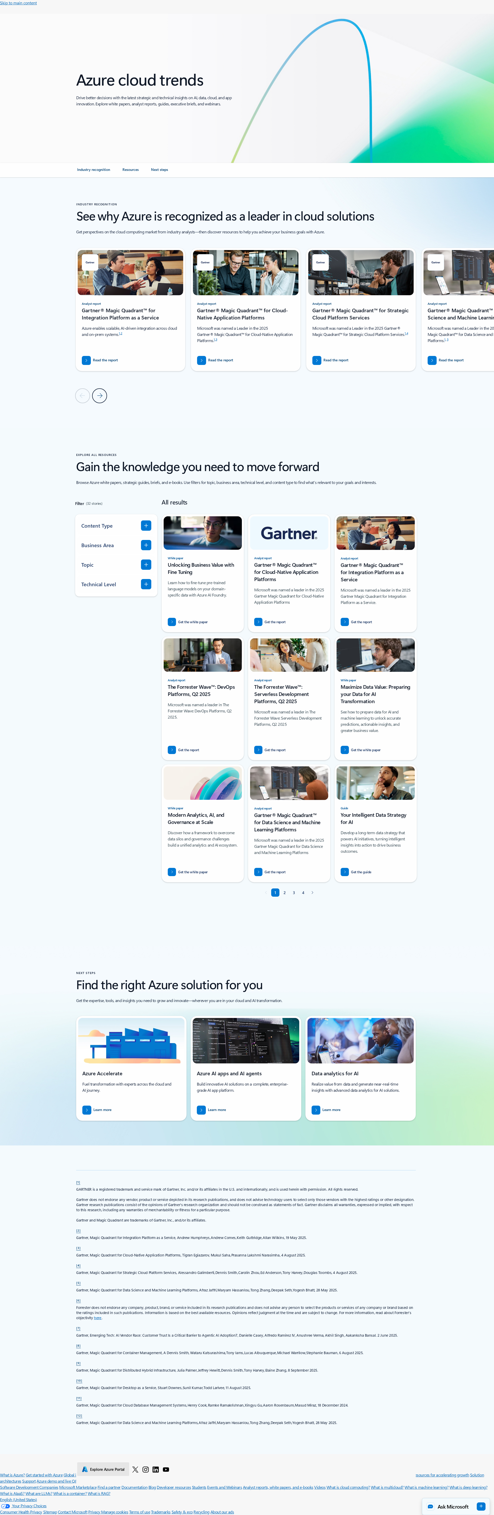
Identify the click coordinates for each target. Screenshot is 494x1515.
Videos (319, 1487)
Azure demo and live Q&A (58, 1481)
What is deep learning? (468, 1487)
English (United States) (18, 1499)
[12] (79, 1415)
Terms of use (139, 1511)
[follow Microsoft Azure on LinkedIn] (156, 1469)
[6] (78, 1300)
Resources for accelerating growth (440, 1474)
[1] (78, 1182)
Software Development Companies (29, 1487)
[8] (78, 1345)
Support (29, 1481)
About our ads (222, 1511)
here (98, 1317)
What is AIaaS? (12, 1493)
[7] (78, 1328)
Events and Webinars (224, 1487)
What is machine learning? (426, 1487)
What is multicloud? (387, 1487)
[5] (78, 1283)
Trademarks (161, 1511)
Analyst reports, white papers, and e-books (278, 1487)
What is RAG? (99, 1493)
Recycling (201, 1511)
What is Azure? (12, 1474)
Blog (152, 1487)
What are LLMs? (38, 1493)
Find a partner (109, 1487)
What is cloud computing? (348, 1487)
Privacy (94, 1511)
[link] (93, 171)
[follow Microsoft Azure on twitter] (135, 1469)
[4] (78, 1265)
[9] (78, 1363)
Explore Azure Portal (107, 1469)
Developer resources (174, 1487)
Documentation (134, 1487)
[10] (79, 1380)
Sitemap (50, 1511)
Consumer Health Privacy (21, 1511)
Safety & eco (182, 1511)
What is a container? (70, 1493)
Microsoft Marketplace (77, 1487)
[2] (78, 1230)
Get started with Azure (44, 1474)
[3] (78, 1248)
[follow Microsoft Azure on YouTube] (166, 1469)
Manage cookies (114, 1511)
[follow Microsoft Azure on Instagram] (146, 1469)
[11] (79, 1398)
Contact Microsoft (72, 1511)
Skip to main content (18, 2)
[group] (130, 309)
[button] (456, 1506)
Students (199, 1487)
